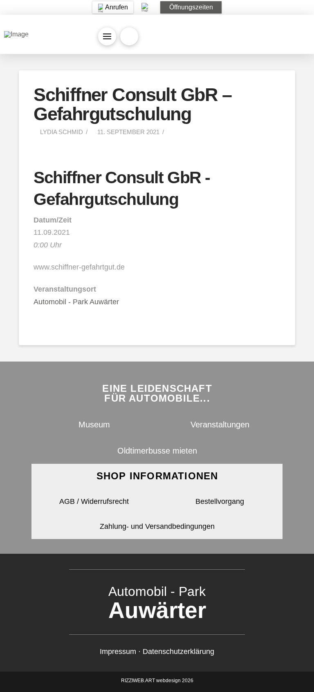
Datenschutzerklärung (178, 651)
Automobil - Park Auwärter (76, 302)
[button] (191, 7)
